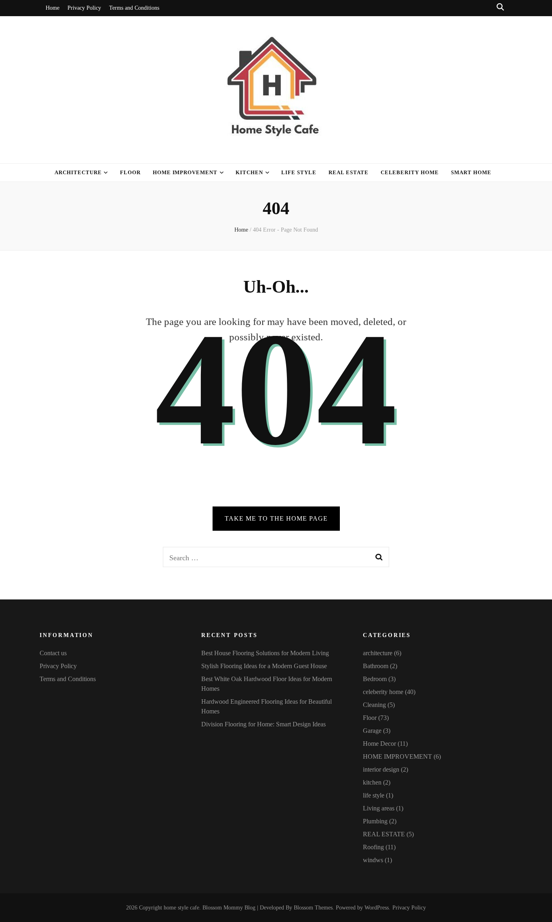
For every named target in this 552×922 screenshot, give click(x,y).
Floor (130, 172)
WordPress (376, 908)
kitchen (249, 172)
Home (52, 8)
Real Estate (349, 172)
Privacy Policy (84, 8)
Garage (372, 730)
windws (373, 860)
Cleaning (374, 704)
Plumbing (375, 821)
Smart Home (471, 172)
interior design (381, 769)
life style (298, 172)
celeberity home (410, 172)
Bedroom (375, 678)
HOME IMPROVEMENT (185, 172)
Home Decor (379, 743)
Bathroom (375, 665)
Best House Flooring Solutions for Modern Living (265, 653)
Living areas (378, 808)
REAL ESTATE (384, 834)
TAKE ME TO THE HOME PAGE (276, 518)
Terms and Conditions (134, 8)
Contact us (53, 653)
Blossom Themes (313, 908)
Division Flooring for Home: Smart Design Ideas (263, 724)
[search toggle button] (500, 7)
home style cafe (181, 908)
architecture (78, 172)
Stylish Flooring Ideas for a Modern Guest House (264, 665)
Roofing (373, 847)
